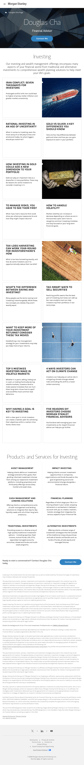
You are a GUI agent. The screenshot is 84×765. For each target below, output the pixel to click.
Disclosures (34, 740)
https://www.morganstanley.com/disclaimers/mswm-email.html (25, 647)
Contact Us (48, 742)
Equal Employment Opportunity (43, 746)
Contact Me (42, 38)
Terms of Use (36, 742)
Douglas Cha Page (16, 12)
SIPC (38, 759)
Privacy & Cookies (48, 740)
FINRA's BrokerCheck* (60, 625)
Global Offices (42, 744)
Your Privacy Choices (40, 750)
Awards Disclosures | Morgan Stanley (14, 716)
